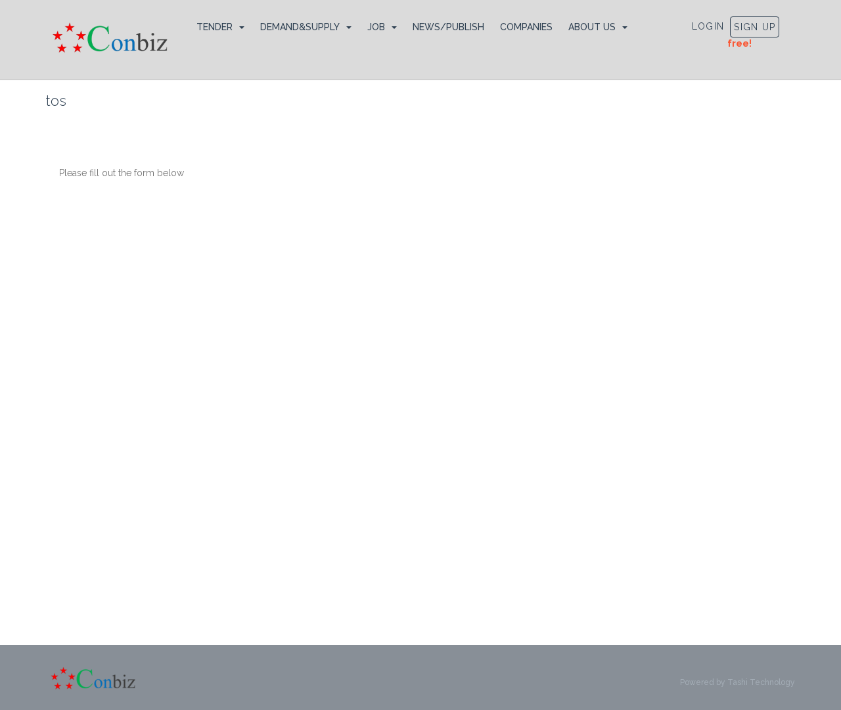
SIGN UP (754, 27)
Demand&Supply (300, 27)
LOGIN (708, 26)
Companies (526, 27)
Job (376, 27)
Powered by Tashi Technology (737, 682)
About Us (592, 27)
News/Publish (448, 27)
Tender (214, 27)
